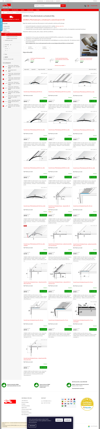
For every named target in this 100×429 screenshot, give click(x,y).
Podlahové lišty (6, 26)
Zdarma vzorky (6, 32)
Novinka (7, 48)
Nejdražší (33, 69)
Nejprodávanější (41, 69)
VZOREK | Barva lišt (8, 40)
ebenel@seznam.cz (47, 401)
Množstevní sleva (25, 411)
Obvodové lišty (6, 28)
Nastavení (32, 425)
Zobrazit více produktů (59, 65)
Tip (6, 50)
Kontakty (58, 1)
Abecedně (50, 69)
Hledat (63, 5)
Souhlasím (67, 420)
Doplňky (5, 30)
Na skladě (8, 44)
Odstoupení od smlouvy (26, 413)
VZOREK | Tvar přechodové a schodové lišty (13, 34)
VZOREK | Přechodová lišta (11, 36)
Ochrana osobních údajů (26, 409)
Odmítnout (59, 420)
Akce (7, 46)
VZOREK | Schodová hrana (11, 38)
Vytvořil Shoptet (94, 426)
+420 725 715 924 (46, 403)
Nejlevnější (26, 69)
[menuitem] (5, 10)
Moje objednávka (25, 414)
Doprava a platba (49, 1)
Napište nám (24, 407)
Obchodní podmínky (26, 406)
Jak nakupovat (40, 1)
